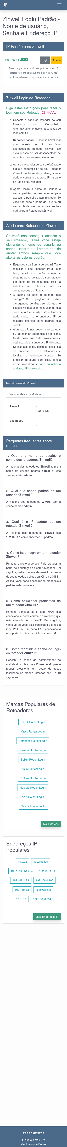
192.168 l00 (41, 861)
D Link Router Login (33, 722)
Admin (57, 60)
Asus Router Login (32, 769)
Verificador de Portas (33, 1144)
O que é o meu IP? (33, 1140)
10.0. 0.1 (21, 899)
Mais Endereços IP (47, 917)
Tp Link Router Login (33, 778)
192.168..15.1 (21, 880)
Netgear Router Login (33, 788)
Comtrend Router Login (33, 741)
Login (44, 60)
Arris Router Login (33, 797)
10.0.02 (22, 861)
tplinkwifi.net (43, 890)
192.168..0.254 (42, 899)
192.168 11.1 (47, 871)
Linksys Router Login (33, 750)
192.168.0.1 (22, 890)
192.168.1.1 (12, 60)
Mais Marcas (51, 824)
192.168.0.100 (44, 880)
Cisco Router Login (33, 731)
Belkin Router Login (33, 759)
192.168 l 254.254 (22, 871)
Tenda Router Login (33, 806)
